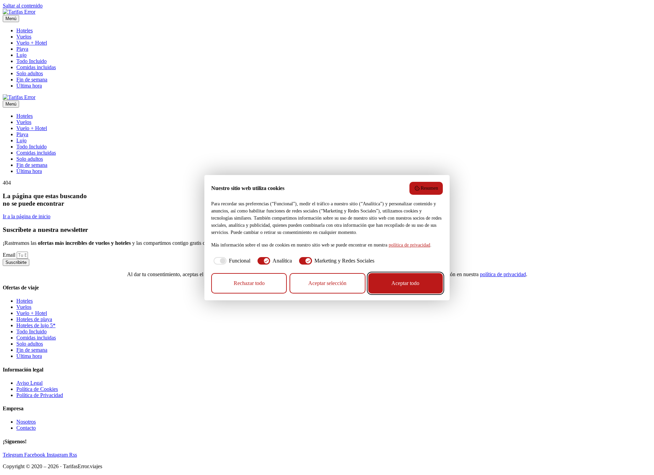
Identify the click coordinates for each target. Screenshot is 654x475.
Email (10, 255)
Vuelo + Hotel (31, 43)
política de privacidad (503, 274)
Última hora (29, 86)
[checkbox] (230, 261)
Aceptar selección (327, 283)
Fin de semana (31, 79)
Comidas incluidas (36, 67)
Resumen (429, 188)
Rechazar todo (249, 283)
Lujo (21, 55)
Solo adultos (29, 73)
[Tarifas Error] (19, 12)
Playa (22, 49)
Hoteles (24, 30)
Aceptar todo (405, 283)
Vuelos (23, 36)
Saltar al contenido (23, 6)
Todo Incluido (31, 61)
